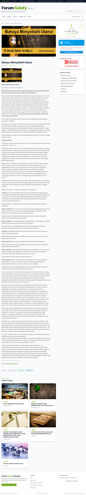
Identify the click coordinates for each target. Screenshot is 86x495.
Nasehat (7, 23)
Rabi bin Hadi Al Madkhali (67, 86)
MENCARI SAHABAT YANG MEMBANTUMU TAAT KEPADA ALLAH (51, 1)
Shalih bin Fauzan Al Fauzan (67, 83)
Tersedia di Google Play (72, 66)
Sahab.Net (63, 88)
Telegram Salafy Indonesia (9, 484)
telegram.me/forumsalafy (71, 52)
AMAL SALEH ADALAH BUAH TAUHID (75, 1)
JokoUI (45, 493)
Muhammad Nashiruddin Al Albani (69, 78)
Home (3, 23)
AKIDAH (4, 16)
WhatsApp (21, 370)
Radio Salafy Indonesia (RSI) (36, 482)
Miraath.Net (63, 91)
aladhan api (74, 36)
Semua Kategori (75, 16)
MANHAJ (9, 16)
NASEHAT (15, 16)
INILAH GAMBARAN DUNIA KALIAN (27, 1)
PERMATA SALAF (22, 16)
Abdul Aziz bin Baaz (65, 75)
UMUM (29, 16)
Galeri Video (33, 487)
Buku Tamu (32, 480)
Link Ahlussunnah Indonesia (36, 485)
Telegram (31, 370)
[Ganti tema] (82, 16)
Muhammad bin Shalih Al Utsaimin (69, 80)
